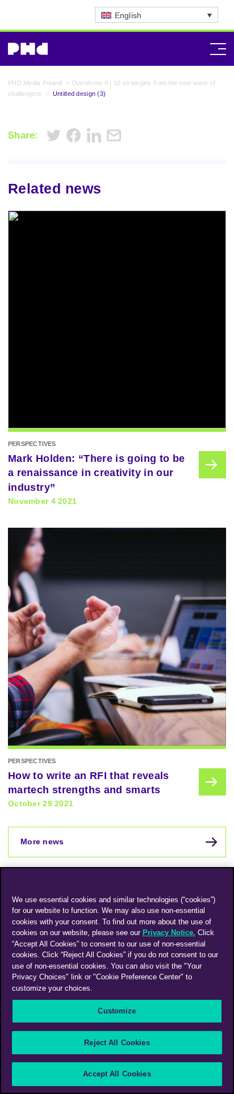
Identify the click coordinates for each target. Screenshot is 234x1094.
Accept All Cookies (117, 1074)
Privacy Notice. (169, 932)
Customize (117, 1011)
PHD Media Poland (35, 82)
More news (42, 841)
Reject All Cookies (116, 1042)
